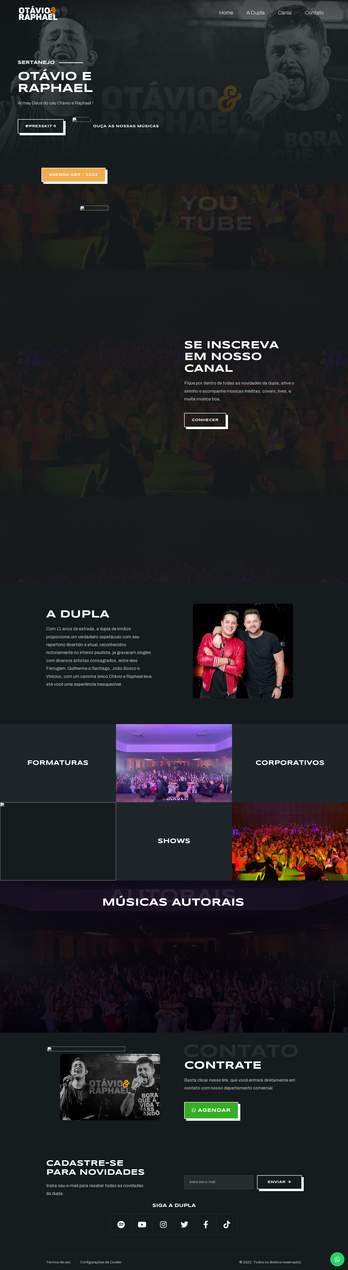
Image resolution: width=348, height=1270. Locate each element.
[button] (41, 126)
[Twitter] (184, 1224)
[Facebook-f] (206, 1224)
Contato (314, 13)
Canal (285, 13)
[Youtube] (142, 1224)
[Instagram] (163, 1224)
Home (226, 13)
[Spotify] (121, 1224)
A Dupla (255, 13)
